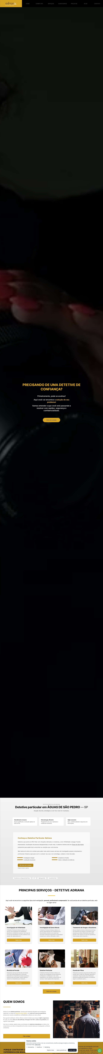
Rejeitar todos (50, 1050)
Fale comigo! (26, 1036)
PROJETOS (74, 3)
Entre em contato (51, 420)
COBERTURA (39, 3)
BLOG (85, 3)
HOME (27, 3)
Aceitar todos (72, 1050)
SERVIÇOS (51, 3)
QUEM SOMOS (62, 3)
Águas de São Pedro (78, 844)
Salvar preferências (61, 1050)
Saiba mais (18, 940)
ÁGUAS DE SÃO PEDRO (21, 1013)
